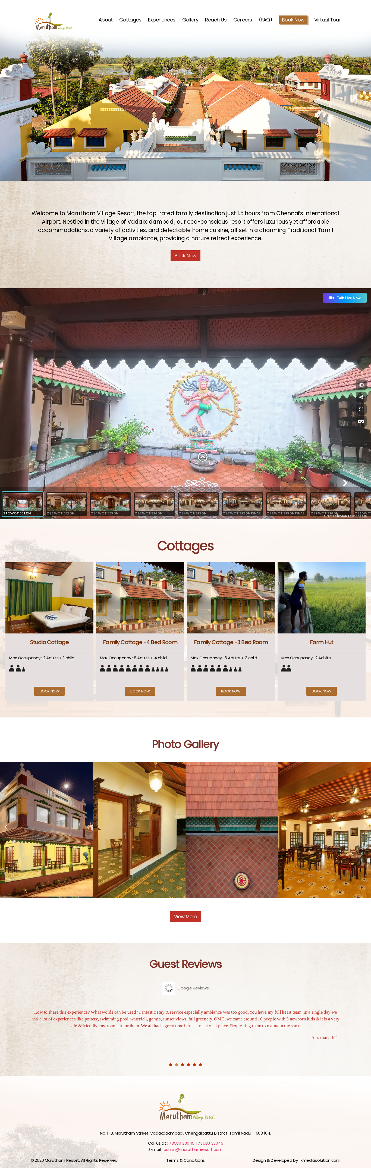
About (106, 20)
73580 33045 (182, 1143)
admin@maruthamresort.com (193, 1149)
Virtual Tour (327, 20)
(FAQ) (265, 20)
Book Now (293, 19)
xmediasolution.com (320, 1160)
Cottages (130, 20)
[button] (49, 691)
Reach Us (216, 20)
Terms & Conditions (185, 1160)
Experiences (161, 20)
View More (185, 916)
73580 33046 (210, 1143)
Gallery (190, 20)
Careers (242, 20)
